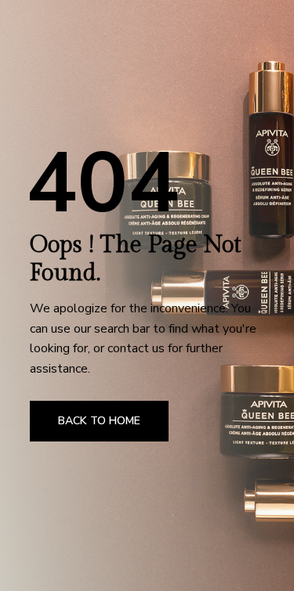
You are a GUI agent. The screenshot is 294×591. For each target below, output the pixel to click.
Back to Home (99, 420)
